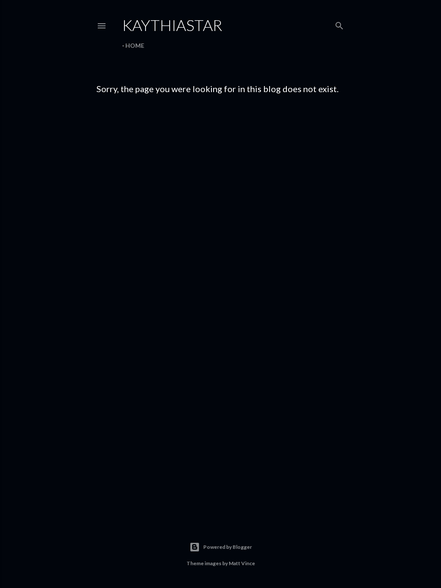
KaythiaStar (172, 24)
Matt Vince (242, 563)
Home (134, 45)
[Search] (339, 23)
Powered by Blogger (227, 547)
